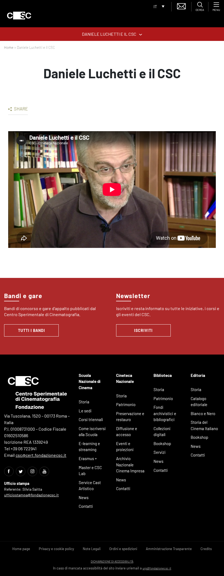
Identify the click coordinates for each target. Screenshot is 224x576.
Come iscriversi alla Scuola (92, 431)
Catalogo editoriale (199, 401)
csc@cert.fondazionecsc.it (41, 455)
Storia (84, 401)
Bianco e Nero (203, 413)
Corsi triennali (91, 419)
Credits (206, 549)
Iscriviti (143, 330)
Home (8, 47)
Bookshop (162, 443)
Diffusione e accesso (126, 431)
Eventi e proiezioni (125, 446)
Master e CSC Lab (90, 470)
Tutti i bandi (31, 330)
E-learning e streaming (89, 446)
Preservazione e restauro (130, 416)
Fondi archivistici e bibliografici (165, 413)
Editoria (198, 375)
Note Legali (92, 549)
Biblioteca (163, 375)
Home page (21, 549)
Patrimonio (125, 404)
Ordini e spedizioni (123, 549)
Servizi (160, 452)
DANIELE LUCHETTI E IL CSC (109, 34)
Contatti (86, 506)
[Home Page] (19, 15)
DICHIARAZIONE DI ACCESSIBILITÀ (112, 561)
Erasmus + (88, 458)
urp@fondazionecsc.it (157, 568)
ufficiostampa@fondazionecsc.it (31, 495)
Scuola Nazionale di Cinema (90, 381)
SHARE (20, 108)
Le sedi (85, 410)
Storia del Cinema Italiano (204, 425)
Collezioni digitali (162, 431)
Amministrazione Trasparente (169, 549)
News (84, 497)
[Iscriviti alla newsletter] (181, 5)
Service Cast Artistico (90, 485)
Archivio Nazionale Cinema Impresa (130, 464)
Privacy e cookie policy (56, 549)
